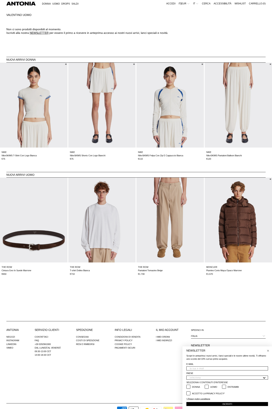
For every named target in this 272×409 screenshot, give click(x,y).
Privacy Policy (123, 340)
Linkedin (11, 344)
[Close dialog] (268, 351)
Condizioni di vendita (127, 337)
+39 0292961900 (43, 344)
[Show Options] (264, 377)
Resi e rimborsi (85, 344)
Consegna (82, 337)
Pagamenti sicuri (125, 348)
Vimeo (9, 348)
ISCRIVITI (227, 404)
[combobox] (226, 377)
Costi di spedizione (87, 340)
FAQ (37, 340)
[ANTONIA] (21, 3)
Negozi (10, 337)
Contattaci (41, 337)
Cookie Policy (123, 344)
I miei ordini (163, 337)
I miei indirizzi (164, 340)
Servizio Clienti (47, 329)
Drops (65, 3)
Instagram (12, 340)
